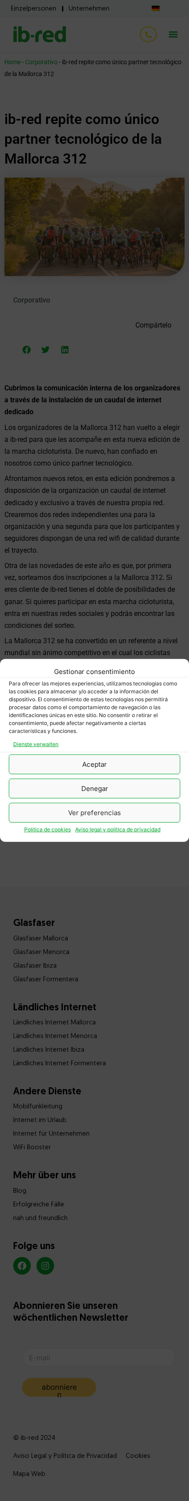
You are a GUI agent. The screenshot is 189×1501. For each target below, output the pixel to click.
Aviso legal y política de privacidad (117, 829)
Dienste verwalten (35, 744)
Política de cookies (47, 829)
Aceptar (94, 764)
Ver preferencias (94, 813)
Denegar (94, 788)
